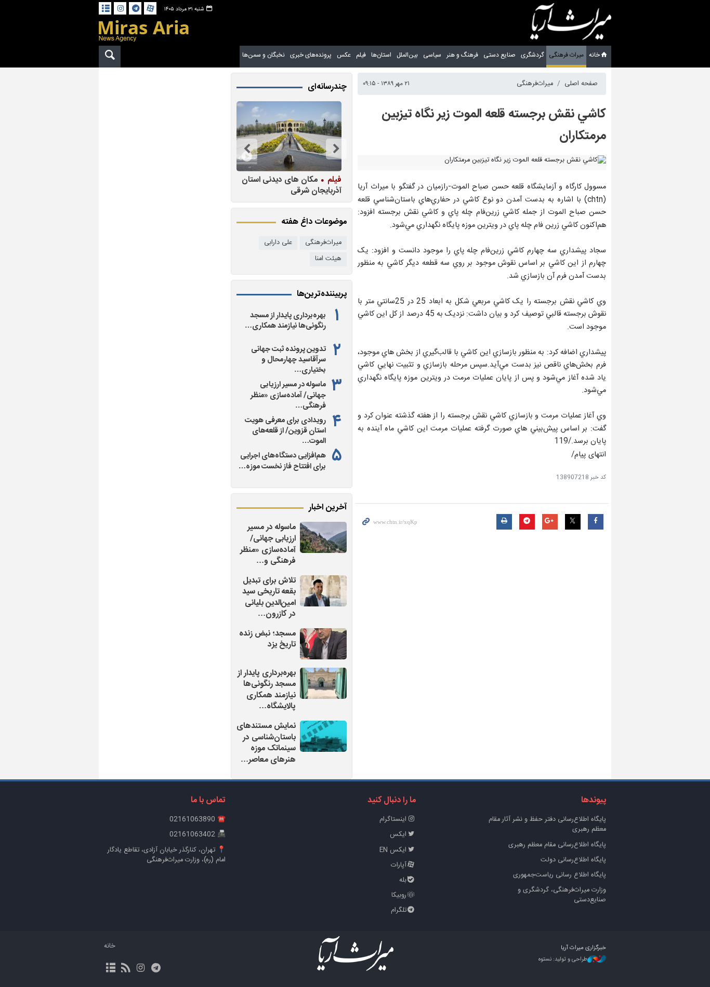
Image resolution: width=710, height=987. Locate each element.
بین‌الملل (407, 55)
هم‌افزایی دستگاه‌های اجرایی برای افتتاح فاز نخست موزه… (282, 461)
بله (402, 880)
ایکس (398, 834)
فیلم (361, 55)
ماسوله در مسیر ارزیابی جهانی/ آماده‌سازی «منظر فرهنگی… (288, 395)
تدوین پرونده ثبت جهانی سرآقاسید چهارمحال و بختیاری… (288, 359)
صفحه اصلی (581, 83)
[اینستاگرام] (120, 8)
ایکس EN (392, 850)
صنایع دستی (499, 55)
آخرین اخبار (328, 507)
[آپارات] (150, 8)
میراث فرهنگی (566, 55)
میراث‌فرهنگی (535, 83)
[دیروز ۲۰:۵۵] (323, 537)
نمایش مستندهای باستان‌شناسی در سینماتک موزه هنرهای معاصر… (266, 743)
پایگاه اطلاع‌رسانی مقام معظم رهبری (557, 845)
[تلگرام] (135, 8)
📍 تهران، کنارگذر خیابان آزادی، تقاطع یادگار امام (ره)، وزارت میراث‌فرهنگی (167, 855)
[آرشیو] (105, 8)
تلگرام (398, 910)
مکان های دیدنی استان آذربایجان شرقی (291, 185)
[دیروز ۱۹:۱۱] (323, 643)
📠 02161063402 (197, 834)
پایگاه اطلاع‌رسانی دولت (573, 860)
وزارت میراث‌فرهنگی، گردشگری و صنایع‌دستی (562, 895)
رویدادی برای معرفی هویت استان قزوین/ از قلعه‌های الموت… (285, 431)
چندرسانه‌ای (327, 87)
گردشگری (532, 55)
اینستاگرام (392, 819)
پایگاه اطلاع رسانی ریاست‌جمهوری (559, 875)
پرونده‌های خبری (311, 55)
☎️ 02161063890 (197, 819)
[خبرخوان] (125, 969)
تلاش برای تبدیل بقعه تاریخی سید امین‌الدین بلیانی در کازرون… (269, 597)
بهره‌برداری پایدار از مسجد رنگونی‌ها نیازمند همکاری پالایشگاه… (267, 690)
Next (246, 149)
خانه (594, 55)
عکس (344, 55)
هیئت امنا (328, 258)
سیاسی (432, 55)
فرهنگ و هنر (462, 55)
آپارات (398, 865)
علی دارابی (278, 242)
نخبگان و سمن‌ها (263, 55)
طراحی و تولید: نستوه (562, 959)
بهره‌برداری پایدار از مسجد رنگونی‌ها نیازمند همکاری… (285, 320)
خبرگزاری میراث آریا (570, 24)
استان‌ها (381, 55)
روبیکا (398, 895)
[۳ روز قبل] (288, 136)
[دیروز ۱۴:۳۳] (323, 736)
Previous (336, 149)
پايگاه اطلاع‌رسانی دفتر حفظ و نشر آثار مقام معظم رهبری (547, 824)
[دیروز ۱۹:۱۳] (323, 590)
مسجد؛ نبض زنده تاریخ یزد (267, 639)
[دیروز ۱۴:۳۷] (323, 683)
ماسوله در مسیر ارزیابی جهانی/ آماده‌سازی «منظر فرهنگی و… (268, 544)
